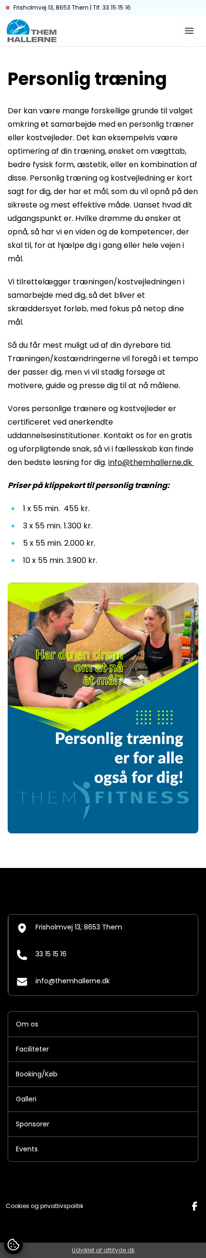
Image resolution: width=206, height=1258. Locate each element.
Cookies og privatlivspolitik (44, 1206)
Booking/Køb (36, 1074)
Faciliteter (32, 1049)
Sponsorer (32, 1124)
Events (27, 1149)
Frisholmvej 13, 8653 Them (78, 927)
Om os (27, 1024)
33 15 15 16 (51, 954)
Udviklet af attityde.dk (103, 1250)
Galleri (26, 1099)
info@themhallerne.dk (151, 462)
